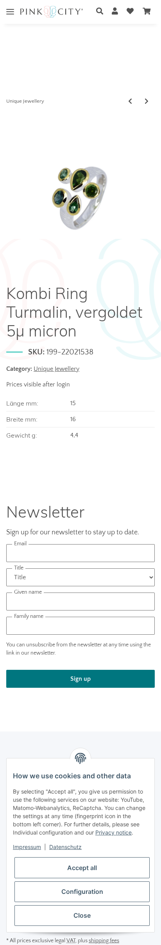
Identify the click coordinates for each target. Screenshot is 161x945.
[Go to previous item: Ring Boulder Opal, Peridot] (130, 101)
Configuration (82, 891)
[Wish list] (130, 12)
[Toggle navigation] (10, 5)
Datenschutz (65, 847)
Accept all (82, 868)
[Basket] (146, 12)
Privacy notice (113, 832)
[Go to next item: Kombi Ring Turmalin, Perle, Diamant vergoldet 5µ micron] (146, 101)
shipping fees (104, 941)
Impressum (27, 847)
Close (82, 915)
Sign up (80, 678)
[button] (99, 12)
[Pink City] (51, 12)
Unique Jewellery (56, 368)
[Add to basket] (12, 118)
